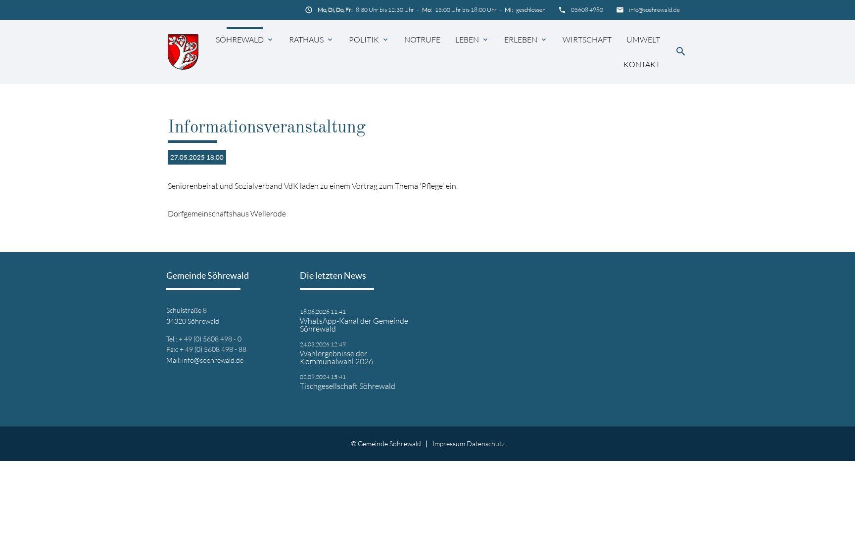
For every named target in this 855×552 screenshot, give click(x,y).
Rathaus (306, 39)
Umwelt (643, 39)
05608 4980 (587, 9)
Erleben (520, 39)
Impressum (448, 443)
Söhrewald (240, 39)
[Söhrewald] (183, 52)
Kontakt (641, 64)
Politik (364, 39)
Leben (467, 39)
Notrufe (422, 39)
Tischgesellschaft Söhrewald (347, 386)
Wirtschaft (587, 39)
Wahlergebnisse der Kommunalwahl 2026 (336, 357)
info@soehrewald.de (654, 9)
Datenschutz (486, 443)
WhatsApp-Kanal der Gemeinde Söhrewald (354, 325)
